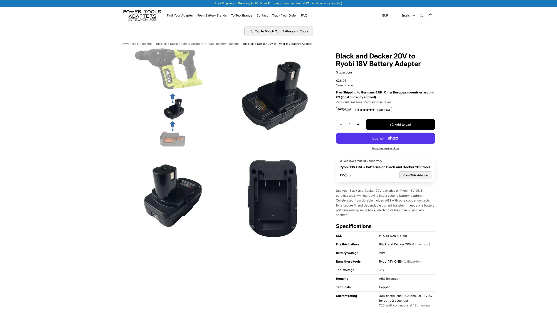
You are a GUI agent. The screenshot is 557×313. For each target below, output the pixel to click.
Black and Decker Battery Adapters (179, 43)
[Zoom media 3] (172, 199)
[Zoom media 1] (172, 97)
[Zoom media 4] (274, 199)
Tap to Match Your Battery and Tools (281, 31)
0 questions (344, 72)
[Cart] (430, 15)
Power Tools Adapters (137, 43)
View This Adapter (415, 175)
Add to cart (403, 124)
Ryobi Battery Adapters (223, 43)
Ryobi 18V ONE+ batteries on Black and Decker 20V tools (385, 167)
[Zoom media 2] (274, 97)
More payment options (385, 148)
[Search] (421, 15)
